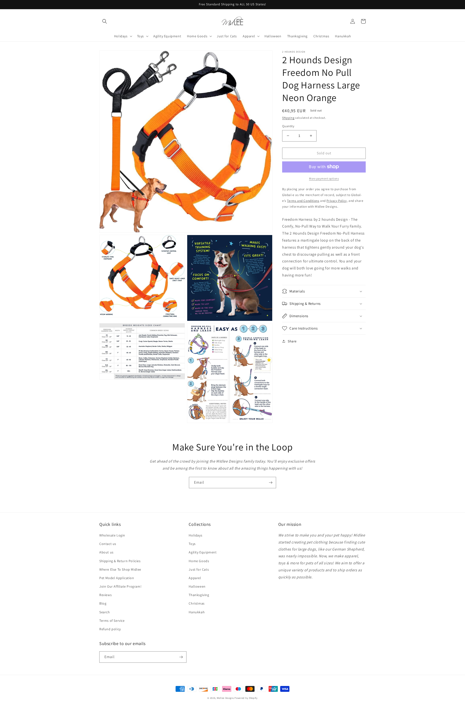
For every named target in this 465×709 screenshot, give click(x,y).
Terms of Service (112, 620)
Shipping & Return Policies (120, 561)
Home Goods (199, 561)
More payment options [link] (324, 178)
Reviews (105, 595)
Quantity (288, 126)
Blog (102, 603)
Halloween (197, 586)
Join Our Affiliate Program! (120, 586)
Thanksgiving (199, 595)
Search (104, 612)
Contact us (107, 544)
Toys (192, 544)
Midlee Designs (225, 698)
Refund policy (110, 629)
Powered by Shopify (246, 698)
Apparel (195, 578)
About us (106, 552)
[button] (104, 21)
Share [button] (292, 341)
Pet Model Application (116, 578)
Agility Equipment (203, 552)
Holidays (195, 535)
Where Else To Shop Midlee (120, 569)
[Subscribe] (270, 482)
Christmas (196, 603)
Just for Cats (199, 569)
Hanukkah (197, 612)
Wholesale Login (112, 535)
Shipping (288, 117)
